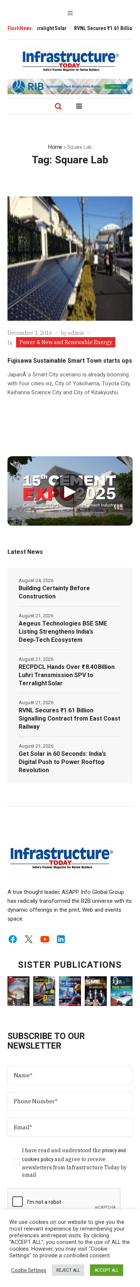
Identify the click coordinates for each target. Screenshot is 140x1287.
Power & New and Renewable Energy (65, 342)
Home (55, 147)
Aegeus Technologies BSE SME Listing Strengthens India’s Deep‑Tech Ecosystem (63, 631)
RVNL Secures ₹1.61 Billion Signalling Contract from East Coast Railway (69, 718)
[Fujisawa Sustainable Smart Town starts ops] (70, 258)
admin (76, 333)
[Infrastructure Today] (70, 61)
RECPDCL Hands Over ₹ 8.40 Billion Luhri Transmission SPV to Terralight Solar (67, 675)
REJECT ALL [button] (68, 1270)
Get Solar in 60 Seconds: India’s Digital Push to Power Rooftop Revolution (62, 762)
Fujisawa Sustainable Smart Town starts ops (69, 360)
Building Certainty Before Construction (54, 592)
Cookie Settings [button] (28, 1270)
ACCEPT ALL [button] (106, 1270)
